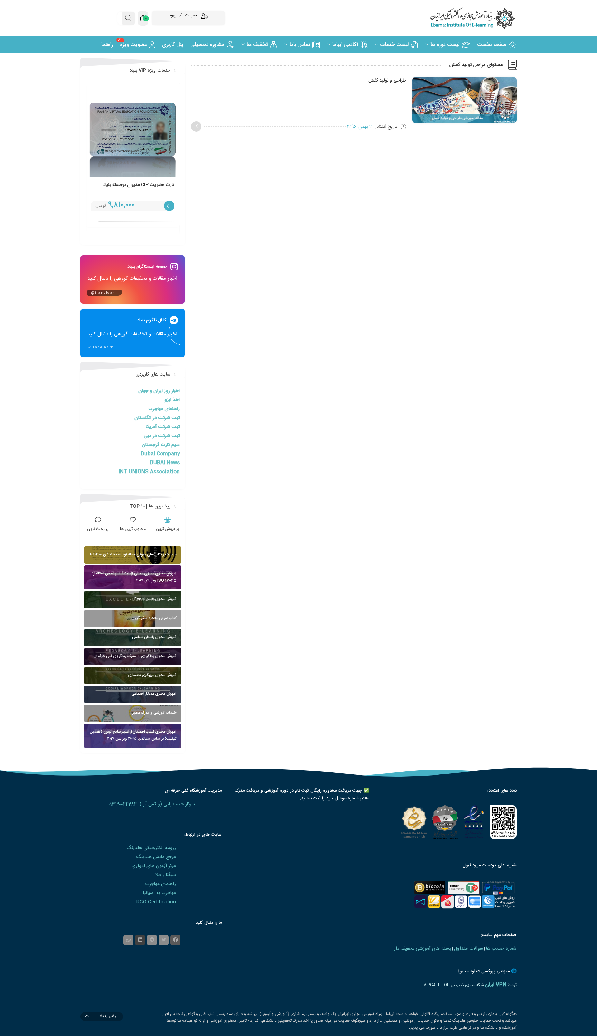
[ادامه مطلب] (196, 126)
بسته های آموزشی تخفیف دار (422, 948)
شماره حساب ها (501, 948)
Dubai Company (160, 454)
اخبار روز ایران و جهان (159, 391)
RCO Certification (156, 902)
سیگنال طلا (165, 875)
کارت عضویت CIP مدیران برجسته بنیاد (138, 185)
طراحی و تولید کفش (387, 80)
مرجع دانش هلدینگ (156, 857)
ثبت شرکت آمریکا (163, 427)
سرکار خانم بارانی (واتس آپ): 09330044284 (151, 804)
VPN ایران (495, 985)
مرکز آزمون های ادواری (154, 866)
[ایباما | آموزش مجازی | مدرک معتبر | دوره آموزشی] (464, 18)
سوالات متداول (468, 948)
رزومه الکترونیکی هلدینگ (151, 848)
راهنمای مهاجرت (164, 409)
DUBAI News (165, 463)
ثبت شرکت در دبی (162, 436)
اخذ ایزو (172, 400)
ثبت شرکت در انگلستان (157, 418)
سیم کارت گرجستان (161, 445)
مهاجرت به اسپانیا (159, 893)
